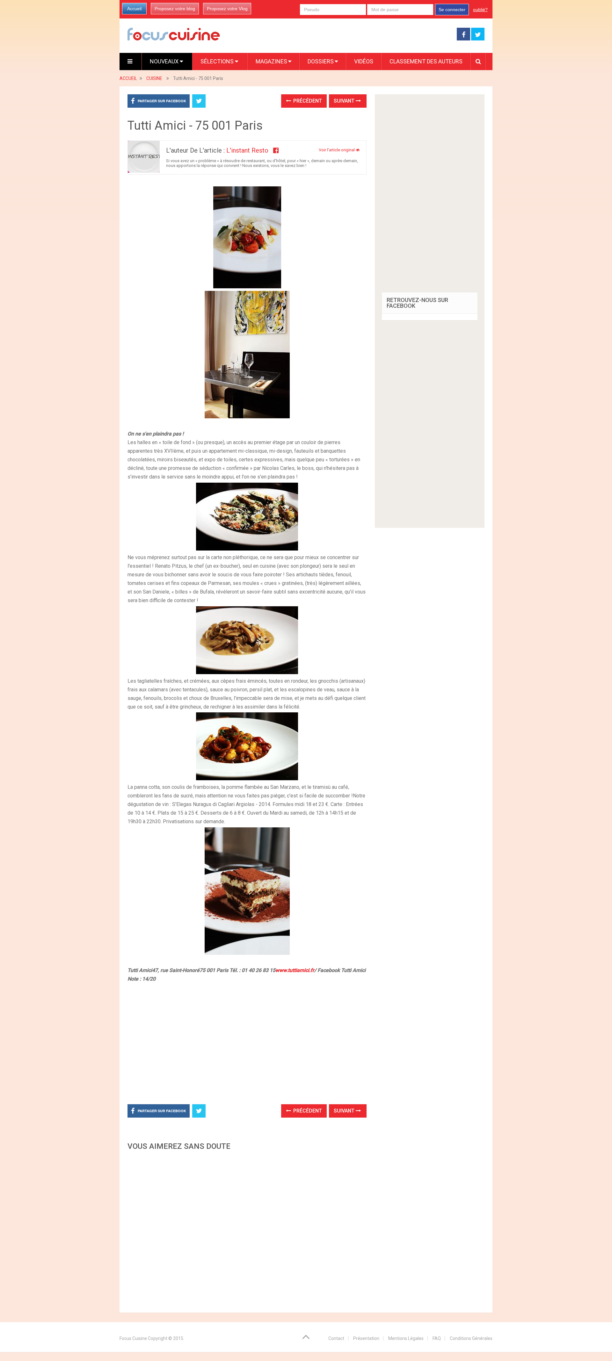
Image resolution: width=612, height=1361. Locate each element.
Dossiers (321, 61)
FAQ (437, 1338)
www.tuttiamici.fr (294, 970)
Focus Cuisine (133, 1338)
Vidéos (363, 61)
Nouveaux (165, 61)
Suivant (345, 101)
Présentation (366, 1338)
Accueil (134, 8)
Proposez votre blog (175, 8)
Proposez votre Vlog (227, 8)
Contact (336, 1338)
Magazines (271, 61)
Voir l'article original (337, 150)
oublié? (480, 9)
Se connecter (452, 9)
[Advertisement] (247, 1229)
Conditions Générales (471, 1338)
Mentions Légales (406, 1338)
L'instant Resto (247, 150)
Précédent (307, 101)
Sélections (217, 61)
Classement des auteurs (426, 61)
